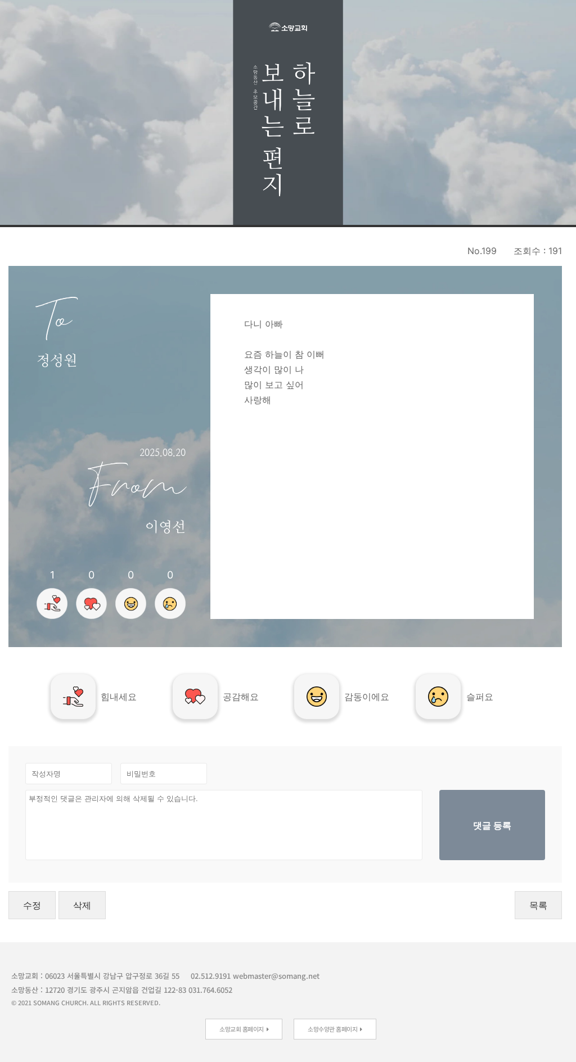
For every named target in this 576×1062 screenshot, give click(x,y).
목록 (538, 905)
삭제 (82, 905)
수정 (32, 905)
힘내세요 (119, 696)
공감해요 (241, 696)
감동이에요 (366, 696)
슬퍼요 (479, 696)
